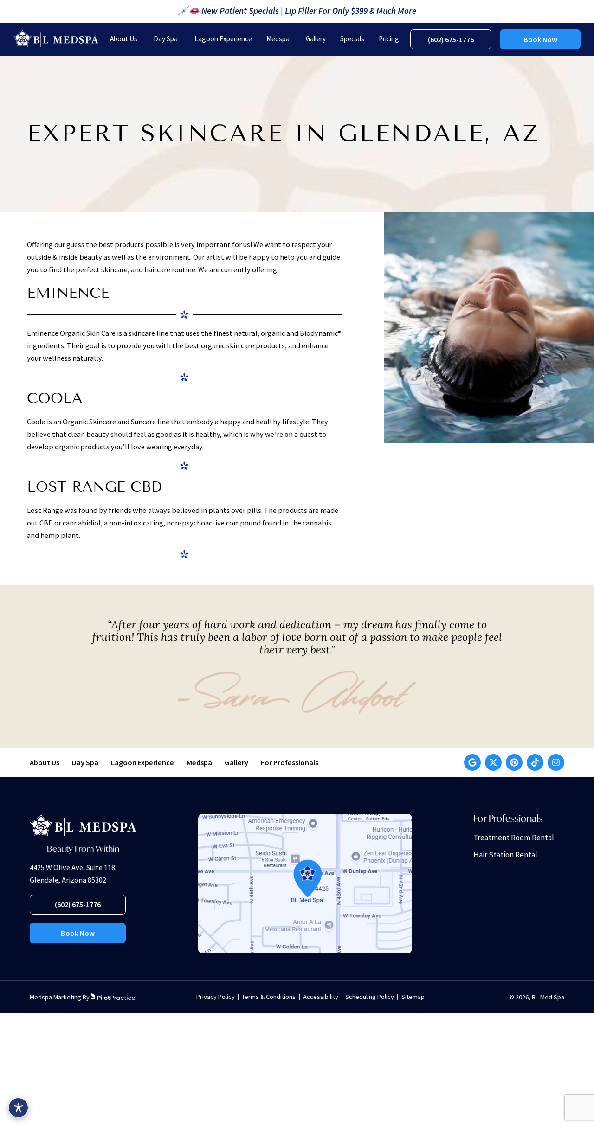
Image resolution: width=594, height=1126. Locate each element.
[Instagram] (556, 762)
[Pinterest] (514, 762)
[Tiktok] (535, 762)
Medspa (199, 762)
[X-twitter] (493, 762)
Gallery (236, 762)
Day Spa (85, 762)
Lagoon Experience (142, 762)
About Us (44, 762)
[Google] (472, 762)
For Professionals (289, 762)
